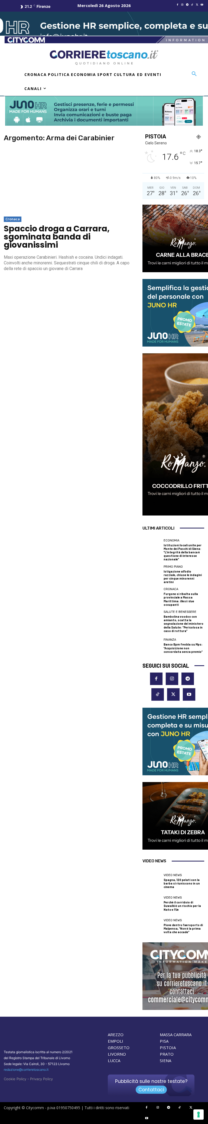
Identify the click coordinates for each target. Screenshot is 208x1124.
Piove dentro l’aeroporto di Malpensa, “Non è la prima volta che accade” (183, 928)
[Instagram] (182, 4)
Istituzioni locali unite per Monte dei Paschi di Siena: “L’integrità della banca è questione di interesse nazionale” (183, 552)
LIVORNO (117, 1054)
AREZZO (115, 1034)
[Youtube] (201, 4)
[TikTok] (192, 4)
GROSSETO (118, 1047)
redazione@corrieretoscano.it (26, 1070)
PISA (164, 1041)
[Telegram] (187, 4)
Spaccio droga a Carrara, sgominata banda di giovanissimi (57, 237)
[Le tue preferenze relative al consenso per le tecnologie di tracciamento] (198, 1114)
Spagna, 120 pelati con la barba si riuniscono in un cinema (182, 883)
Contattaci (151, 1089)
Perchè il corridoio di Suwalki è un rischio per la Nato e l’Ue (182, 905)
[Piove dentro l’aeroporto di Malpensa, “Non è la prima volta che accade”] (151, 926)
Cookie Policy (15, 1079)
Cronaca (12, 219)
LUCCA (114, 1060)
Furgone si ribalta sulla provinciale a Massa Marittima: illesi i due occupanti (181, 599)
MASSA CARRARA (175, 1034)
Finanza (170, 639)
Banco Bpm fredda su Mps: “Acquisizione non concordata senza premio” (183, 648)
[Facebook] (177, 4)
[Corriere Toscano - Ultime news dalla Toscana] (104, 57)
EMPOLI (115, 1041)
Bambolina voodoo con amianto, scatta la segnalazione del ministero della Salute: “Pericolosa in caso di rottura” (183, 624)
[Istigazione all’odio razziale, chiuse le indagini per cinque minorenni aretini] (151, 574)
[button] (194, 74)
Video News (173, 875)
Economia (171, 540)
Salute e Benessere (180, 611)
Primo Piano (173, 566)
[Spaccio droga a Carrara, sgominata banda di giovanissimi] (69, 180)
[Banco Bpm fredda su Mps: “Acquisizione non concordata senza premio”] (151, 646)
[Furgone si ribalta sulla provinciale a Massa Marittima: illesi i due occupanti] (151, 597)
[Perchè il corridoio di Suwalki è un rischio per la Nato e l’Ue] (151, 903)
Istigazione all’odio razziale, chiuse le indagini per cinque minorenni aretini (183, 577)
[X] (196, 4)
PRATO (167, 1054)
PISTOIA (168, 1047)
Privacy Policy (41, 1079)
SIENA (165, 1060)
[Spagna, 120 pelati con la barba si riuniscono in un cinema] (151, 881)
